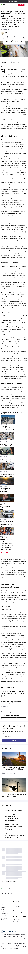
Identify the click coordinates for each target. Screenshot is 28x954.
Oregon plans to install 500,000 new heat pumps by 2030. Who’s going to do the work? (13, 693)
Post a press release (11, 881)
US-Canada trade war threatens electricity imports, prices (15, 809)
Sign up (21, 4)
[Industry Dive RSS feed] (11, 893)
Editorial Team (4, 905)
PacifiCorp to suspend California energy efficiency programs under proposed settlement (14, 827)
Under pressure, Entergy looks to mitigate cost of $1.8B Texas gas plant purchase (13, 770)
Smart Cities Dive (17, 919)
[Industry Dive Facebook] (5, 893)
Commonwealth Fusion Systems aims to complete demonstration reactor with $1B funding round (15, 817)
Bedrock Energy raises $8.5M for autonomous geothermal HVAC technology (11, 703)
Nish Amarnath (8, 32)
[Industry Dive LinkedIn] (2, 893)
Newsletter (3, 909)
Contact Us (4, 907)
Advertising (15, 904)
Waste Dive (15, 921)
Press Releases (5, 916)
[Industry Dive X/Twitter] (8, 893)
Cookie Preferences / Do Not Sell (9, 948)
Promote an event (17, 912)
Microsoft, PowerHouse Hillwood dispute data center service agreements (14, 835)
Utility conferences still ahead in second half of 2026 (14, 795)
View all (3, 881)
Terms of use (12, 946)
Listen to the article (10, 66)
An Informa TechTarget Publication (14, 1)
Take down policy (20, 946)
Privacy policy (4, 946)
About (2, 902)
